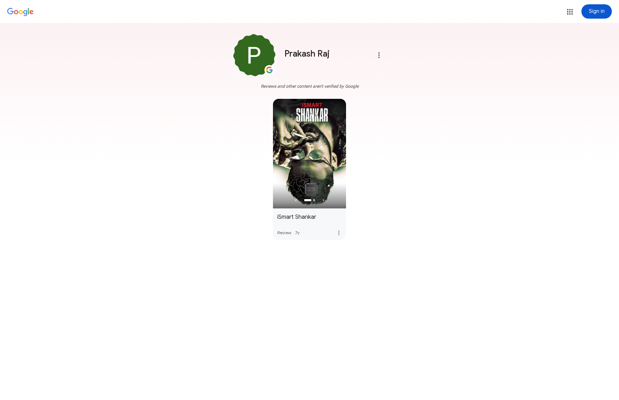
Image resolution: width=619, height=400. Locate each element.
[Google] (20, 12)
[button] (570, 12)
